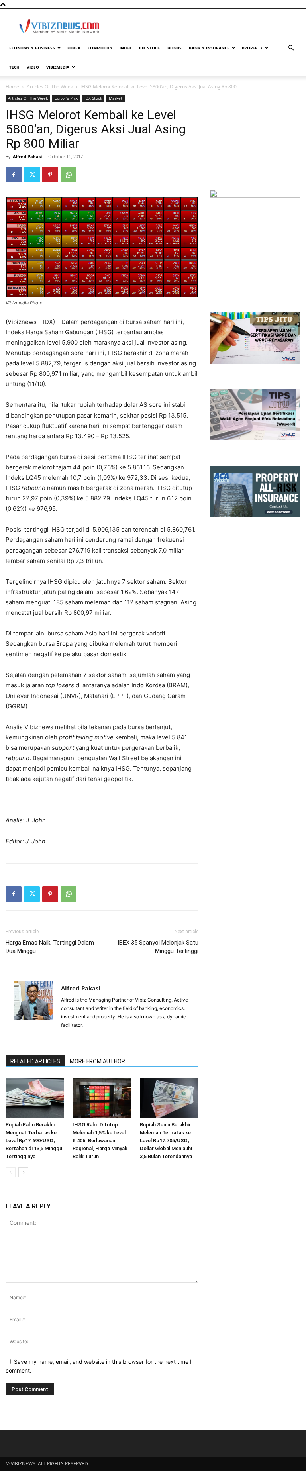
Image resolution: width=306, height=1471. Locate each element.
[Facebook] (14, 174)
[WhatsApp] (68, 174)
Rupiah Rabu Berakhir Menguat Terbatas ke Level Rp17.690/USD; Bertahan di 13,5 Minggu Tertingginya (34, 1140)
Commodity (100, 48)
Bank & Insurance (209, 48)
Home (12, 86)
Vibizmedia (57, 67)
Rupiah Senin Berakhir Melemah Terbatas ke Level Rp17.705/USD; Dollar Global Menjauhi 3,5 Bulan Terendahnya (166, 1140)
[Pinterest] (50, 174)
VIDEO (33, 67)
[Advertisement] (207, 26)
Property (252, 48)
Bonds (174, 48)
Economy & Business (32, 48)
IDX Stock (149, 48)
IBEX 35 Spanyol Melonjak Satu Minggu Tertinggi (158, 947)
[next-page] (23, 1172)
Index (126, 48)
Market (115, 98)
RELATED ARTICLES (35, 1061)
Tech (14, 67)
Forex (73, 48)
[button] (290, 48)
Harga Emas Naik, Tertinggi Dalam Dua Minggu (50, 947)
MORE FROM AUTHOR (97, 1061)
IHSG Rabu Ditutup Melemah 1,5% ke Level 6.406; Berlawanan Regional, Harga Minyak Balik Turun (100, 1140)
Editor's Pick (66, 98)
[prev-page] (11, 1172)
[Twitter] (32, 174)
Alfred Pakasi (27, 156)
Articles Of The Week (50, 86)
